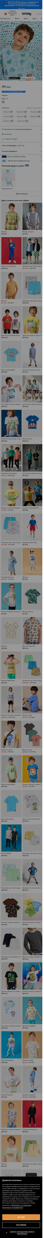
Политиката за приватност (12, 1207)
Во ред (21, 1217)
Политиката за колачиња (21, 1205)
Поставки (21, 1225)
